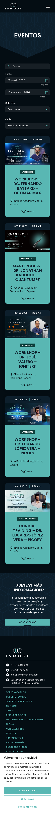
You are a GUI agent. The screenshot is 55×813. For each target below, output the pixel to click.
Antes (42, 97)
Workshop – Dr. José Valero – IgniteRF (28, 359)
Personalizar (27, 798)
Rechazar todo (27, 807)
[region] (27, 783)
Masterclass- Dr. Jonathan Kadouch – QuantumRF (27, 272)
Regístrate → (28, 211)
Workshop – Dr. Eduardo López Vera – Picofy (28, 446)
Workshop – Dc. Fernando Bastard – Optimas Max (27, 186)
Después (44, 85)
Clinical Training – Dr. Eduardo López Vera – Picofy (27, 532)
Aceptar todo (27, 790)
